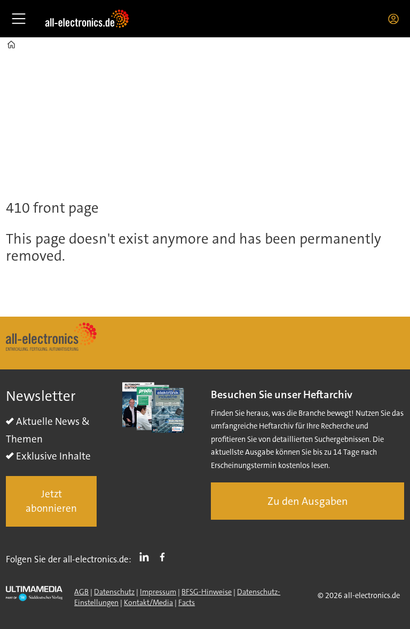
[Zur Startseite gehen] (87, 18)
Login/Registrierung (396, 18)
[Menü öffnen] (19, 19)
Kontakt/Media (148, 602)
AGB (81, 591)
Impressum (158, 591)
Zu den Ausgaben (307, 501)
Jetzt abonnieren (51, 501)
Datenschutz (114, 591)
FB (165, 557)
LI (147, 557)
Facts (186, 602)
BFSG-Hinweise (207, 591)
